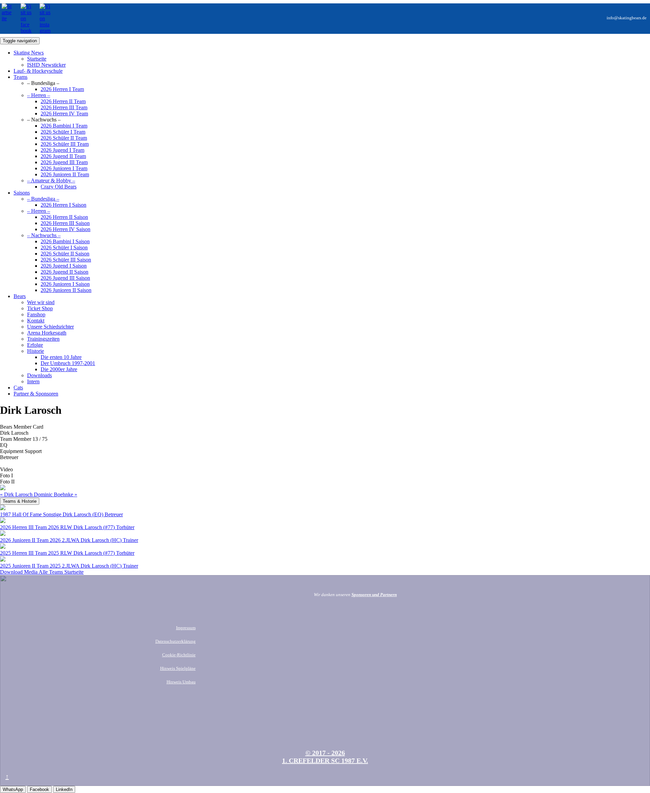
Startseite (74, 572)
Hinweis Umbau (181, 681)
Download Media (19, 572)
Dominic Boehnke (55, 494)
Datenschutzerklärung (175, 641)
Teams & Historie (20, 501)
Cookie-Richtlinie (179, 654)
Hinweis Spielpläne (178, 668)
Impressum (186, 627)
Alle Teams (51, 572)
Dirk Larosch (17, 494)
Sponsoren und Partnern (374, 594)
